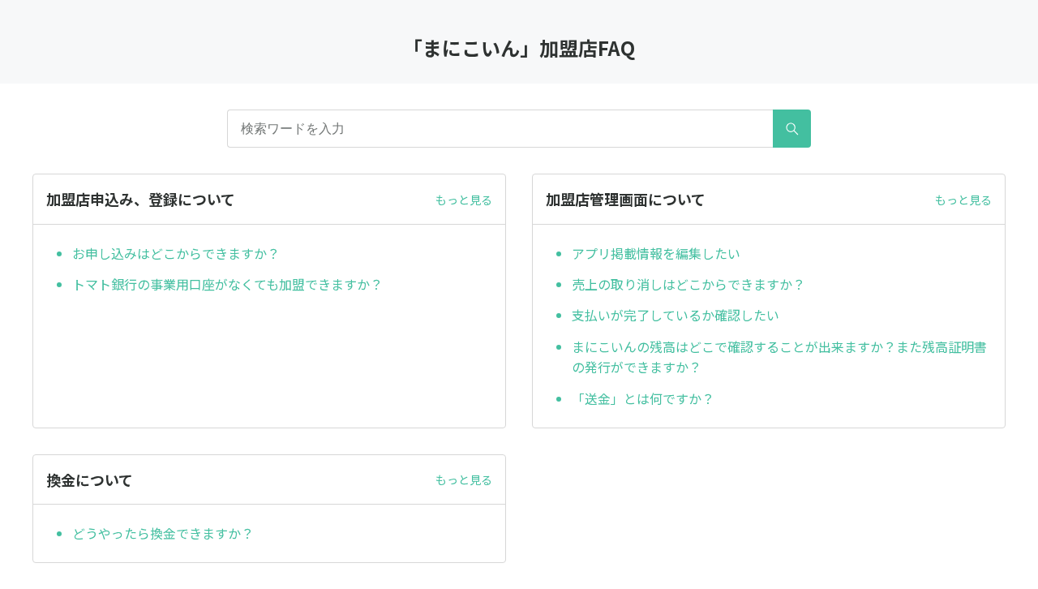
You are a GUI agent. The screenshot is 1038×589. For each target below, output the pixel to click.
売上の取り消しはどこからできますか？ (688, 284)
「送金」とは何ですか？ (643, 398)
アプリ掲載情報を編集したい (656, 253)
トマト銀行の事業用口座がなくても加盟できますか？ (227, 284)
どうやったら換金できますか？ (163, 533)
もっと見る (463, 199)
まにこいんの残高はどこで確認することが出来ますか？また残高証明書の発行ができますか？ (779, 357)
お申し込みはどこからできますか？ (176, 253)
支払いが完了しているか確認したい (675, 315)
